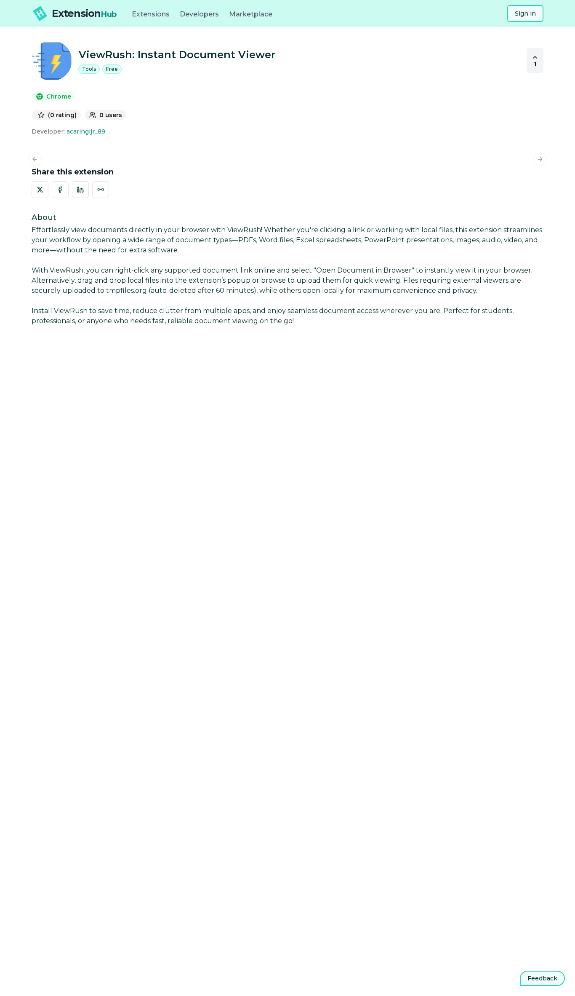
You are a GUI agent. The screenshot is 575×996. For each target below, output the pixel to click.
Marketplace (250, 14)
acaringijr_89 (86, 131)
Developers (199, 14)
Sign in (525, 13)
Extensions (151, 14)
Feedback (542, 978)
